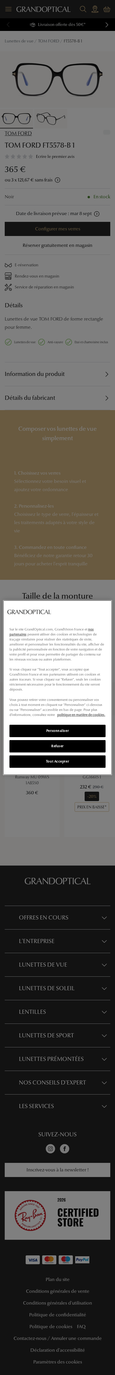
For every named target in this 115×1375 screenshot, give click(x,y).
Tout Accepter (57, 761)
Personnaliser (57, 731)
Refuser (57, 746)
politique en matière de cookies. (81, 715)
